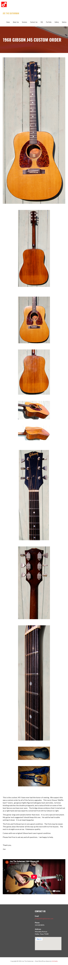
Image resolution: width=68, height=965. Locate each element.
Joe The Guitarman (11, 13)
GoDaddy (55, 961)
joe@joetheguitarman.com (44, 918)
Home (8, 22)
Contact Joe (33, 22)
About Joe (16, 22)
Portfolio (48, 22)
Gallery (57, 22)
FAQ (42, 22)
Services (24, 22)
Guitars (64, 22)
